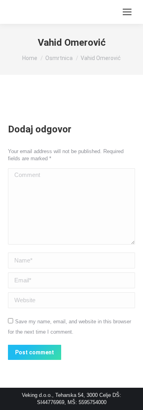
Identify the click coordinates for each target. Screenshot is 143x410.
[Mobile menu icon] (127, 12)
